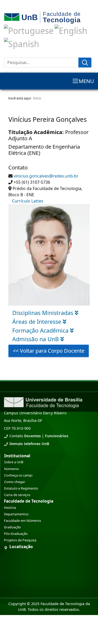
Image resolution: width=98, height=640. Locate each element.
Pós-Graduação (16, 533)
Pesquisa (84, 62)
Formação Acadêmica (41, 330)
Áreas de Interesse (37, 321)
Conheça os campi (18, 475)
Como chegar (14, 482)
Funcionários (56, 435)
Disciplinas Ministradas (43, 312)
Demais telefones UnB (29, 443)
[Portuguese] (29, 30)
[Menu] (83, 81)
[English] (71, 30)
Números (11, 469)
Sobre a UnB (13, 462)
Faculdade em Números (22, 520)
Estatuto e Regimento (21, 488)
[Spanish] (21, 43)
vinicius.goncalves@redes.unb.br (46, 176)
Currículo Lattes (27, 201)
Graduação (12, 527)
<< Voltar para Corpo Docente (48, 350)
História (10, 507)
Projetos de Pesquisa (20, 540)
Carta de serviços (17, 495)
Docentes (32, 435)
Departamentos (16, 514)
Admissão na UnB (36, 339)
